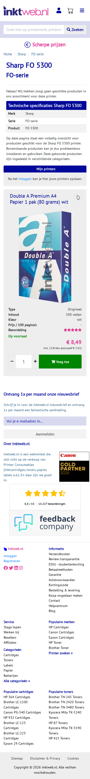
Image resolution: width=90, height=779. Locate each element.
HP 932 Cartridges (17, 717)
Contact (54, 600)
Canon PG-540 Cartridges (22, 712)
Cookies (73, 758)
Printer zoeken (60, 653)
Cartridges (11, 655)
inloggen (25, 179)
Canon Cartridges (61, 632)
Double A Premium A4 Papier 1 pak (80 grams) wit (39, 199)
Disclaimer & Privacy (45, 758)
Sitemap (17, 758)
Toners (8, 660)
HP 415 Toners (59, 738)
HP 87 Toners (58, 723)
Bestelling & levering (64, 590)
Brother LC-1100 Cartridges (16, 704)
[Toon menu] (82, 10)
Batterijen (11, 675)
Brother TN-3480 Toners (66, 707)
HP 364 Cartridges (17, 697)
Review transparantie (64, 559)
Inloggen (10, 556)
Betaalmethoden (61, 569)
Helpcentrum (58, 606)
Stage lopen (12, 627)
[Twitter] (11, 568)
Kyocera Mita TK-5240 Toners (65, 715)
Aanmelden (45, 434)
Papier (8, 670)
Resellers (10, 637)
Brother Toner (59, 648)
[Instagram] (21, 568)
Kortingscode (58, 585)
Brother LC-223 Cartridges (15, 736)
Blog (52, 611)
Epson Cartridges (61, 637)
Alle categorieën (16, 681)
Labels (8, 665)
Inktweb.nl (15, 549)
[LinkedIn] (16, 568)
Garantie (55, 574)
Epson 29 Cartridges (19, 743)
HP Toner (55, 642)
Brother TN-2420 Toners (66, 702)
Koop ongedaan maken (66, 595)
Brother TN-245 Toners (65, 697)
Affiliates (10, 642)
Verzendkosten (59, 554)
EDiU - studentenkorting (66, 564)
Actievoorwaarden (62, 580)
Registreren (12, 561)
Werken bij (11, 632)
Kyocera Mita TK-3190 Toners (65, 730)
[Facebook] (6, 568)
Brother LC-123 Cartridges (15, 725)
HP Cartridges (59, 627)
